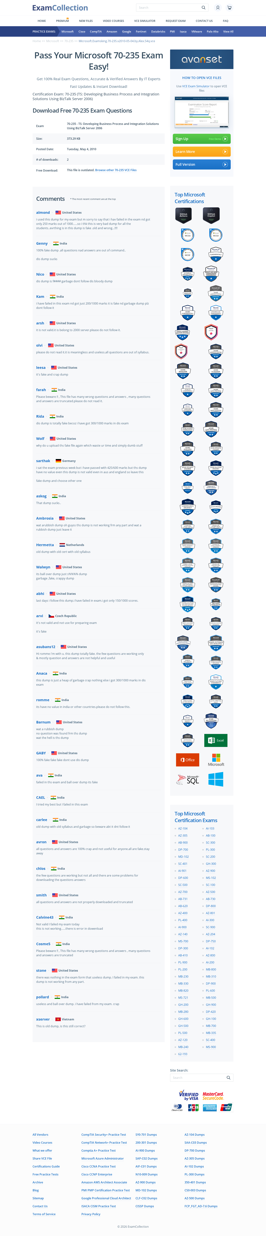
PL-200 (182, 969)
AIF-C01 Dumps (146, 1166)
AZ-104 (182, 828)
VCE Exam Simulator (196, 86)
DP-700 (183, 850)
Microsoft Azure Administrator (102, 1158)
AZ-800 (210, 955)
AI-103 (210, 828)
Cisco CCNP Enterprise (96, 1174)
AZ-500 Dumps (195, 1198)
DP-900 (211, 984)
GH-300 (211, 864)
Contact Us (40, 1206)
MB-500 (211, 998)
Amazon (112, 31)
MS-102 (211, 878)
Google (126, 31)
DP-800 (211, 906)
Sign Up (182, 138)
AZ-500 (210, 892)
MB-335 (211, 1033)
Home (42, 21)
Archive (38, 1182)
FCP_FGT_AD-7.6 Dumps (201, 1206)
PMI (172, 31)
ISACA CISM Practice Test (98, 1206)
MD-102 (183, 857)
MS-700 (183, 941)
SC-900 (210, 927)
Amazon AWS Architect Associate (104, 1182)
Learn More (185, 151)
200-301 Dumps (146, 1143)
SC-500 (182, 885)
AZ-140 (182, 934)
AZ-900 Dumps (146, 1182)
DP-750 (211, 941)
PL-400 (182, 920)
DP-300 (183, 948)
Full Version (185, 164)
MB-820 (183, 991)
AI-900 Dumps (145, 1151)
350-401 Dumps (195, 1182)
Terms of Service (44, 1214)
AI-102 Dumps (194, 1166)
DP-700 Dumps (195, 1151)
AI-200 (210, 962)
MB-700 (211, 1026)
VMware (196, 31)
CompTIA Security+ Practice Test (103, 1135)
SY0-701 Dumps (146, 1135)
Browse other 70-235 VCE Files (116, 170)
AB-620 (183, 906)
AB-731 (183, 899)
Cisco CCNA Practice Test (98, 1166)
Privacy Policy (90, 1214)
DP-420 (211, 1012)
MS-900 (211, 1047)
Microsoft (68, 31)
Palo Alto (212, 31)
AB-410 (183, 955)
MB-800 (211, 969)
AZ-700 (182, 892)
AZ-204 (210, 934)
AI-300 (210, 920)
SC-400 (210, 1040)
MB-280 (183, 1012)
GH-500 (183, 1026)
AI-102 (210, 948)
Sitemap (38, 1198)
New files (86, 21)
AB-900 (183, 843)
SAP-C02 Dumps (147, 1158)
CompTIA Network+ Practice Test (104, 1143)
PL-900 (182, 962)
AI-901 (182, 871)
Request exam (176, 21)
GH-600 (183, 1019)
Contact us (204, 21)
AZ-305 (182, 835)
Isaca (183, 31)
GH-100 (211, 1019)
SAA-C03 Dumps (196, 1143)
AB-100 (210, 835)
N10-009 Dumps (147, 1174)
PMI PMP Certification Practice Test (105, 1190)
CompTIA (96, 31)
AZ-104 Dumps (195, 1135)
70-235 (68, 41)
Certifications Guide (46, 1166)
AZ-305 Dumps (195, 1158)
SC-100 (210, 885)
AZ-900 (210, 871)
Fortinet (141, 31)
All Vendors (40, 1135)
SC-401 (182, 864)
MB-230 (183, 976)
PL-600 (210, 991)
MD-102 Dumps (146, 1190)
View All (228, 31)
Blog (36, 1190)
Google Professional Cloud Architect (106, 1198)
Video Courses (113, 21)
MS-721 (183, 998)
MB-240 (183, 1047)
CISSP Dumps (145, 1206)
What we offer (42, 1151)
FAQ (225, 21)
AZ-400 (182, 913)
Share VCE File (42, 1158)
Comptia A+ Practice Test (98, 1151)
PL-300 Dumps (194, 1174)
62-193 (182, 1054)
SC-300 (210, 843)
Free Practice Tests (45, 1174)
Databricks (158, 31)
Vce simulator (144, 21)
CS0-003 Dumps (195, 1190)
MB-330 (183, 984)
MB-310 (211, 976)
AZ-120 (182, 1040)
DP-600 (183, 878)
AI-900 (182, 927)
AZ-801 (210, 913)
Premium (62, 21)
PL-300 (210, 850)
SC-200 (210, 857)
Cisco (82, 31)
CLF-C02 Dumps (146, 1198)
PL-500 (182, 1033)
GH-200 (183, 1005)
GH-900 (211, 1005)
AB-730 (210, 899)
